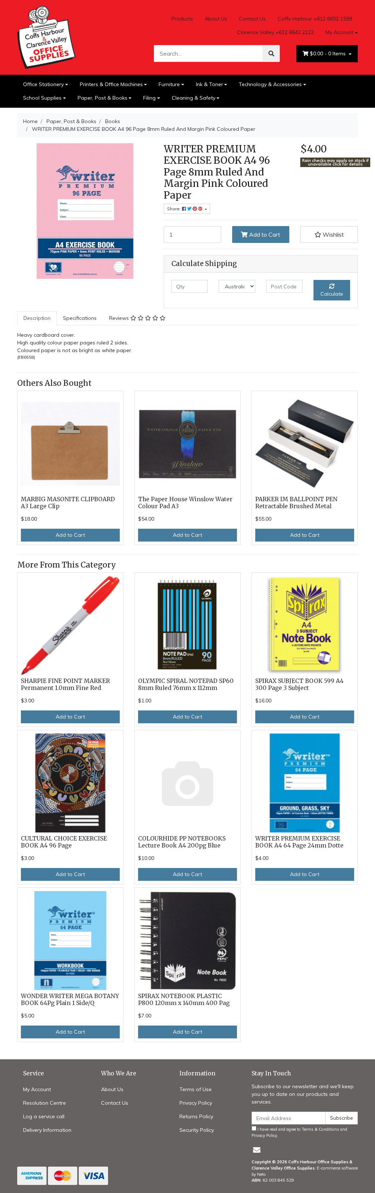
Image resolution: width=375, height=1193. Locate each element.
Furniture (169, 84)
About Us (216, 18)
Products (182, 18)
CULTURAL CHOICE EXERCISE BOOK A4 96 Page (64, 842)
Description (37, 318)
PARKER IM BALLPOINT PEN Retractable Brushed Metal (296, 503)
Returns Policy (196, 1116)
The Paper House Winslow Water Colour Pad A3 (185, 503)
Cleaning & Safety (193, 98)
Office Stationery (43, 84)
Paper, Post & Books (102, 98)
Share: (174, 208)
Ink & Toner (209, 84)
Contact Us (252, 18)
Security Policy (196, 1130)
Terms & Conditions (320, 1129)
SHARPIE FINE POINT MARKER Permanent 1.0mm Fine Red (65, 684)
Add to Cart (264, 234)
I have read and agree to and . (299, 1132)
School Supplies (42, 98)
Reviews (119, 318)
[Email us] (256, 1150)
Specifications (80, 318)
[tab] (37, 318)
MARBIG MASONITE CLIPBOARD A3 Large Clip (68, 503)
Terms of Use (195, 1089)
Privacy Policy (195, 1103)
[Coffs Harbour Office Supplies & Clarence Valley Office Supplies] (46, 36)
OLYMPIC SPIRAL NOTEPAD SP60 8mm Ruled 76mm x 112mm (186, 684)
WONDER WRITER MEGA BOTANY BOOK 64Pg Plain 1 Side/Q (70, 1000)
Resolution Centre (44, 1103)
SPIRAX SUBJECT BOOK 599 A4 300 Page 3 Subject (299, 684)
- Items (328, 53)
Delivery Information (47, 1130)
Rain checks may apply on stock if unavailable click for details (335, 162)
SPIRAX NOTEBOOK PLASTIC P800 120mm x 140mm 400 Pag (184, 1000)
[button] (329, 234)
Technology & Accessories (270, 84)
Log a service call (43, 1116)
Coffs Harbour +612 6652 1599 (315, 18)
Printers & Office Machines (111, 84)
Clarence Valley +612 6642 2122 (275, 32)
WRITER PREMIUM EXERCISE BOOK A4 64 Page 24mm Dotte (299, 842)
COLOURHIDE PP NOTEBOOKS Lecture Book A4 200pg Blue (182, 842)
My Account (339, 32)
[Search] (271, 53)
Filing (149, 98)
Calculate (331, 294)
